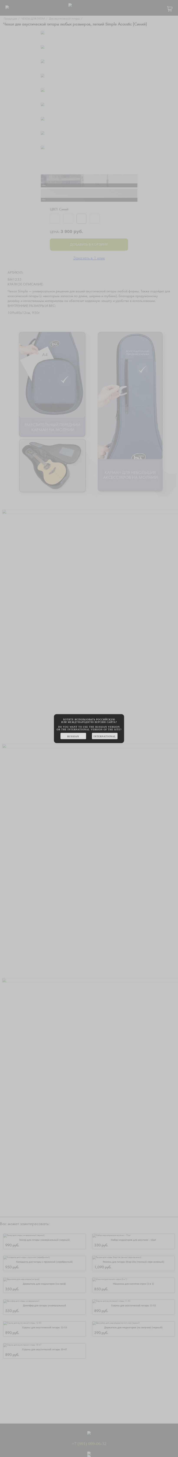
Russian (73, 736)
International (105, 736)
